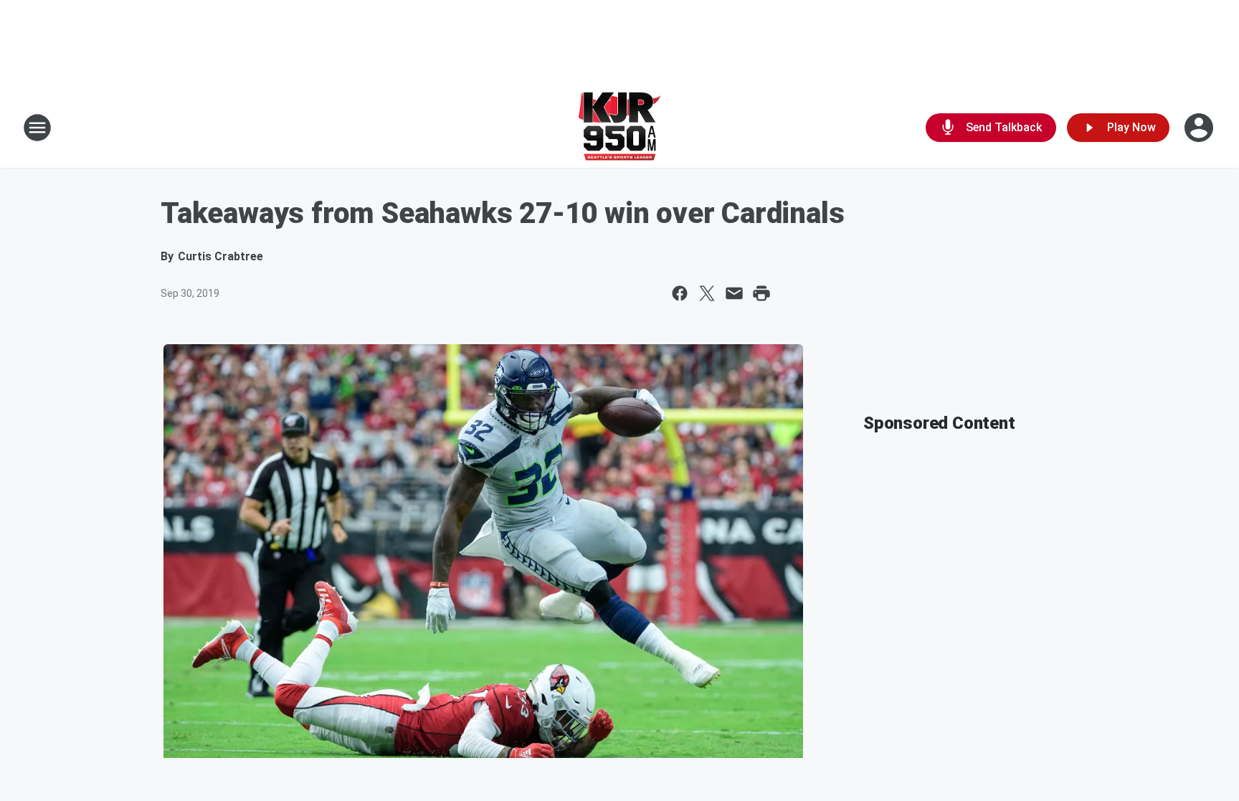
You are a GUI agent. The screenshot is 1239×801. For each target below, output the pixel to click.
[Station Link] (619, 127)
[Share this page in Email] (734, 293)
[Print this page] (761, 293)
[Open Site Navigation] (37, 127)
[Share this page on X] (707, 293)
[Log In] (1200, 127)
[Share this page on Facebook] (680, 293)
